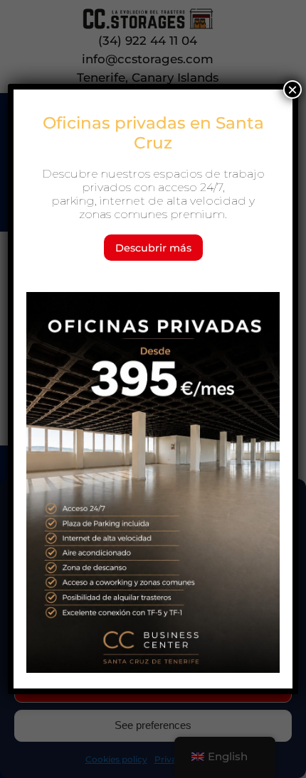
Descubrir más (153, 248)
